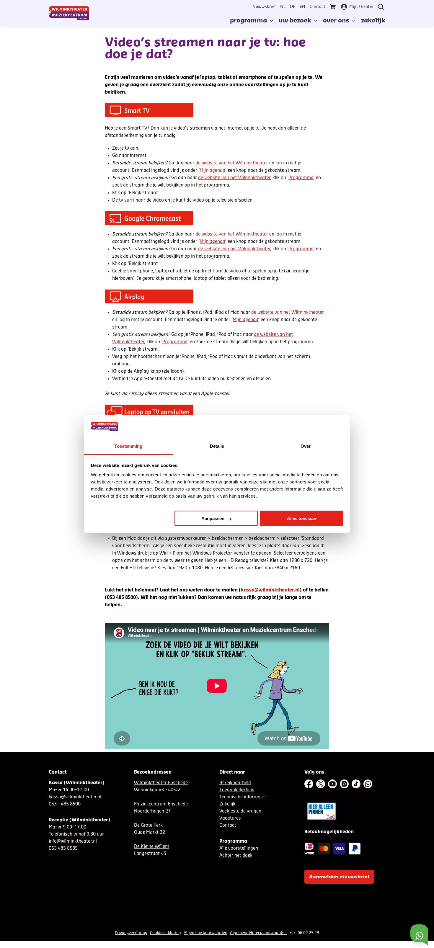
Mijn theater (361, 7)
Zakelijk (227, 804)
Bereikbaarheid (235, 783)
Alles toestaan (301, 518)
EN (302, 7)
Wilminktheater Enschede (161, 783)
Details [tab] (217, 445)
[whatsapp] (367, 783)
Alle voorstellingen (238, 848)
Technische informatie (242, 797)
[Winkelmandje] (333, 6)
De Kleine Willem (151, 846)
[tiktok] (356, 783)
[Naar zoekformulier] (380, 6)
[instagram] (344, 783)
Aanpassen (212, 518)
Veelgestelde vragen (240, 811)
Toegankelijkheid (236, 790)
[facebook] (308, 783)
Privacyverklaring (131, 933)
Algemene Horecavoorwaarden (258, 933)
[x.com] (320, 783)
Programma (301, 178)
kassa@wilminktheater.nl (270, 590)
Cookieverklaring (165, 933)
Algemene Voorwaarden (205, 933)
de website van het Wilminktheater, (234, 178)
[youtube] (332, 783)
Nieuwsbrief (264, 7)
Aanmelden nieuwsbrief (339, 877)
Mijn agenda (212, 170)
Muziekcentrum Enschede (161, 804)
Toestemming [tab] (128, 445)
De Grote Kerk (148, 825)
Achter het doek (235, 855)
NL (282, 7)
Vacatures (230, 818)
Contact (317, 7)
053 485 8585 (63, 848)
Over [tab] (306, 445)
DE (292, 7)
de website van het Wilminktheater (231, 163)
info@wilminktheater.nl (73, 841)
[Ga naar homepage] (69, 13)
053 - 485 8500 (65, 804)
